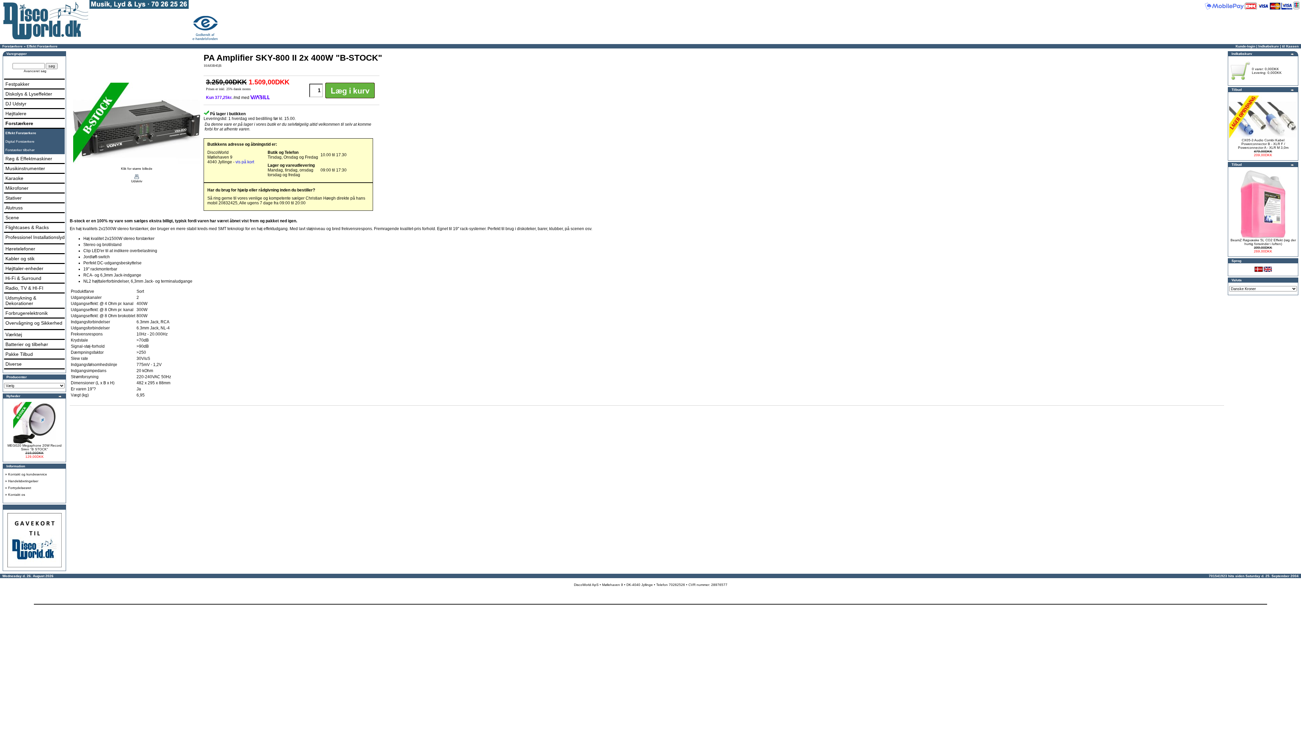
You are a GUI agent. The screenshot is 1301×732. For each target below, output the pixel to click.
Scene (12, 217)
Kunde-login (1245, 46)
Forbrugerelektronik (26, 313)
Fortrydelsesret (19, 488)
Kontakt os (16, 494)
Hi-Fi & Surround (23, 278)
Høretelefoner (20, 248)
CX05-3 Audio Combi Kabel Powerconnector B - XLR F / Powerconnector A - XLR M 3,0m (1263, 143)
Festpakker (17, 84)
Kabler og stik (20, 258)
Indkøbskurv (1268, 46)
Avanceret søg (35, 71)
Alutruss (14, 207)
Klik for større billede (136, 168)
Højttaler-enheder (24, 268)
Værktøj (13, 334)
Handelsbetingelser (23, 481)
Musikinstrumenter (25, 168)
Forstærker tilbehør (20, 150)
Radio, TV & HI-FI (24, 288)
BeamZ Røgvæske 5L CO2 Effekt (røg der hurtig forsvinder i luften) (1263, 242)
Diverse (13, 364)
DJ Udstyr (15, 103)
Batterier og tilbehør (26, 344)
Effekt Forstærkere (42, 46)
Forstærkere (12, 46)
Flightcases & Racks (27, 227)
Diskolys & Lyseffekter (28, 94)
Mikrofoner (16, 188)
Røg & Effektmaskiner (28, 158)
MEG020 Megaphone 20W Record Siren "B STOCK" (34, 447)
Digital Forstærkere (20, 141)
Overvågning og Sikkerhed (33, 323)
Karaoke (14, 178)
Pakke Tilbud (19, 354)
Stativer (13, 198)
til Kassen (1290, 46)
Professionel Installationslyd (35, 237)
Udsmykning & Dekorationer (20, 300)
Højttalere (15, 113)
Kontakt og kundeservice (27, 474)
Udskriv (136, 181)
